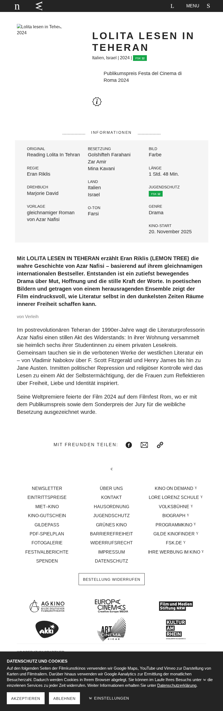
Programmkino (174, 525)
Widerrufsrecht (111, 543)
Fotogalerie (47, 543)
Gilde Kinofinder (174, 534)
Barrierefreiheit (111, 534)
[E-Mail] (144, 445)
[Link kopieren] (160, 445)
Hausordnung (111, 506)
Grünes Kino (111, 525)
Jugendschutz (111, 515)
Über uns (111, 488)
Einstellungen (111, 698)
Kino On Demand (174, 488)
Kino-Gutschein (47, 515)
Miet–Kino (47, 506)
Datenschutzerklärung (176, 685)
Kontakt (111, 497)
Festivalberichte (47, 552)
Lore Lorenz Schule (174, 497)
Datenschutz (111, 561)
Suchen (172, 6)
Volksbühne (174, 506)
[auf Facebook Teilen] (128, 445)
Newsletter (47, 488)
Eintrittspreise (47, 497)
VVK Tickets (39, 6)
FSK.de (174, 543)
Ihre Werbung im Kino (174, 552)
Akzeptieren (25, 698)
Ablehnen (64, 698)
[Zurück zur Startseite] (14, 6)
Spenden (47, 561)
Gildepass (47, 525)
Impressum (111, 552)
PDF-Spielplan (47, 534)
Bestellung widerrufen (111, 579)
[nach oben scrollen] (111, 469)
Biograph (173, 515)
